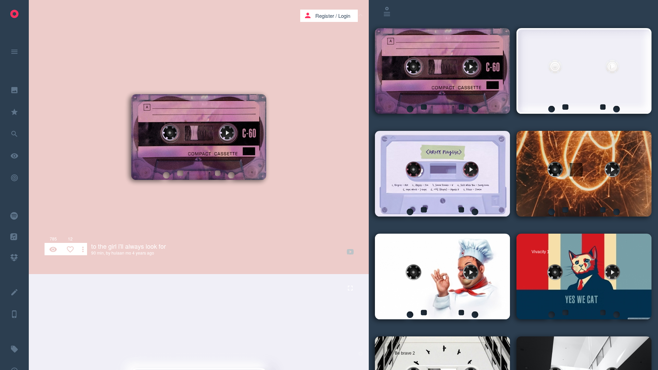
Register (324, 15)
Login (344, 15)
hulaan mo (121, 253)
